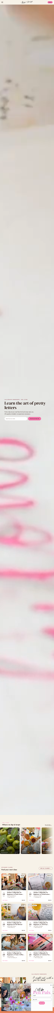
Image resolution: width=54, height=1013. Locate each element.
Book (50, 2)
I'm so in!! (41, 1003)
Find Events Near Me (34, 418)
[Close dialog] (51, 985)
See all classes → (45, 868)
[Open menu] (2, 2)
